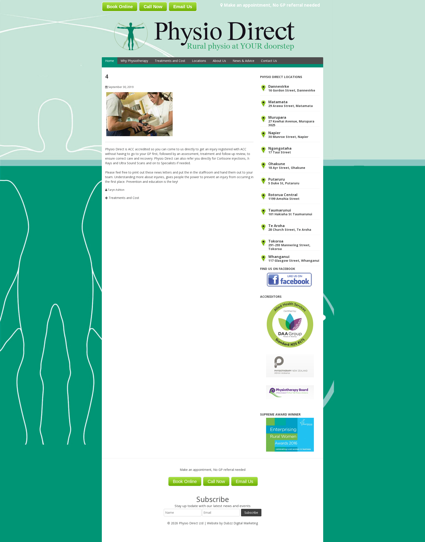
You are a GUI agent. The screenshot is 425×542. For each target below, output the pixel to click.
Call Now (153, 6)
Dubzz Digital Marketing (241, 523)
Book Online (120, 6)
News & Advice (243, 61)
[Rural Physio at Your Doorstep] (211, 52)
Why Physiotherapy (134, 61)
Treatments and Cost (170, 61)
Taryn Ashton (116, 189)
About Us (219, 61)
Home (109, 61)
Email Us (182, 6)
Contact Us (269, 61)
